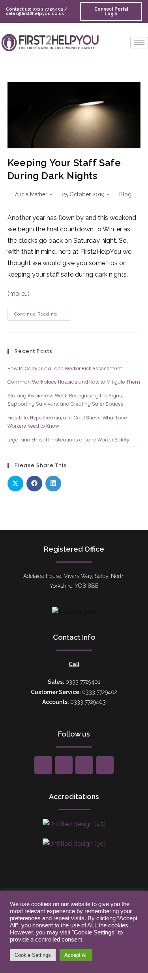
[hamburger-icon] (139, 42)
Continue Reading (42, 312)
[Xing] (64, 765)
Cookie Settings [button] (33, 955)
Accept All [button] (76, 955)
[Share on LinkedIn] (53, 483)
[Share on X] (15, 483)
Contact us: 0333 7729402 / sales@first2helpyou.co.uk (36, 11)
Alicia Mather (31, 194)
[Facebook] (43, 765)
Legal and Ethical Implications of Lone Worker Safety (68, 439)
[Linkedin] (105, 765)
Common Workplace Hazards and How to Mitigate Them (73, 381)
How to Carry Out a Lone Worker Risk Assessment (64, 368)
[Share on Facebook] (34, 483)
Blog (125, 194)
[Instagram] (84, 765)
